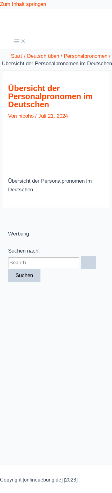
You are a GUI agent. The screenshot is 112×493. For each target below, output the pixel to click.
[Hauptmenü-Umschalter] (20, 41)
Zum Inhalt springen (23, 4)
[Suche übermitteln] (88, 262)
